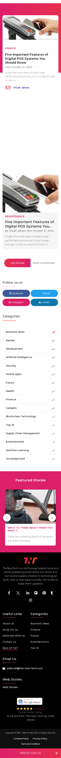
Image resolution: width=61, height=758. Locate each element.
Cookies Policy (21, 738)
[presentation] (7, 517)
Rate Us (40, 708)
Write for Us (10, 629)
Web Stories (10, 687)
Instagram (17, 302)
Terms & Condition (30, 744)
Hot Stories (17, 262)
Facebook (17, 293)
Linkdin (45, 302)
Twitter (45, 293)
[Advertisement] (30, 131)
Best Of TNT (10, 648)
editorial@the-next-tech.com (25, 668)
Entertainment (39, 641)
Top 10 (34, 648)
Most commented (44, 262)
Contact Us (9, 641)
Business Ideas (39, 623)
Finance (35, 629)
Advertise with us (14, 635)
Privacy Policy (40, 738)
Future (34, 635)
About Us (8, 623)
